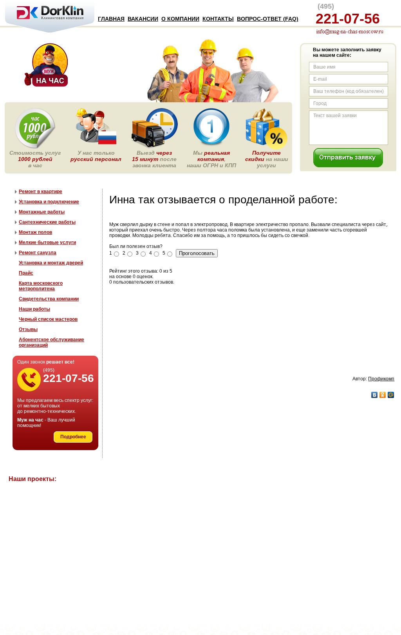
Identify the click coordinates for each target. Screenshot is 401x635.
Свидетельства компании (49, 299)
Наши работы (34, 309)
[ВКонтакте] (374, 395)
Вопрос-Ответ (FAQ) (267, 19)
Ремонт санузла (37, 252)
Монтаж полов (35, 232)
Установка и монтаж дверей (51, 263)
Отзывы (28, 329)
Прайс (26, 273)
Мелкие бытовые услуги (47, 242)
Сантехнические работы (47, 222)
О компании (180, 19)
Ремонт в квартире (40, 191)
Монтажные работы (42, 212)
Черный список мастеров (48, 319)
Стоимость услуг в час (35, 159)
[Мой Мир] (391, 395)
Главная (111, 19)
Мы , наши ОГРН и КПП (211, 159)
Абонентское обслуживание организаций (51, 342)
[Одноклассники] (383, 395)
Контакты (218, 19)
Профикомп (381, 379)
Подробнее (73, 437)
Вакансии (143, 19)
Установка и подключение (49, 201)
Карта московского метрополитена (41, 285)
